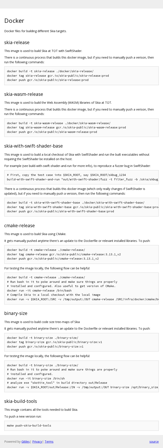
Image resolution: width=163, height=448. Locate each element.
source (154, 441)
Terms (49, 441)
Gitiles (25, 441)
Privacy (37, 441)
